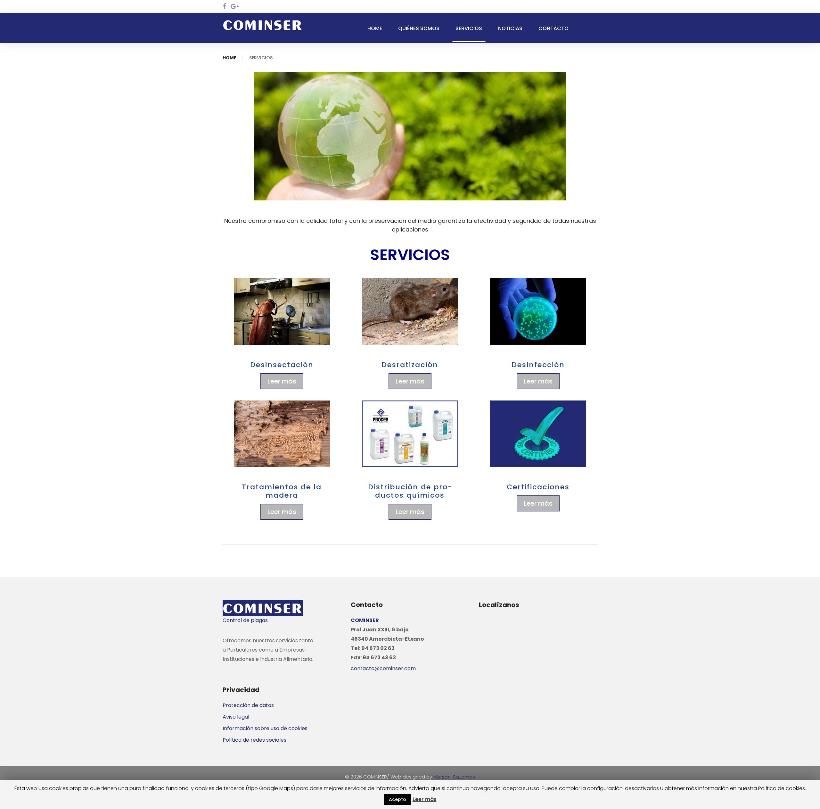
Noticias (510, 28)
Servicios (468, 28)
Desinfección (538, 365)
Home (374, 28)
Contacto (553, 28)
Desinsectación (282, 365)
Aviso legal (236, 717)
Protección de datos (248, 705)
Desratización (409, 365)
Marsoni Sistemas (454, 776)
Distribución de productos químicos (410, 491)
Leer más (281, 381)
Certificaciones (538, 487)
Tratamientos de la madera (282, 491)
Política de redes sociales (254, 740)
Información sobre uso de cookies (265, 728)
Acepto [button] (397, 799)
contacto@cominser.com (383, 668)
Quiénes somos (418, 28)
